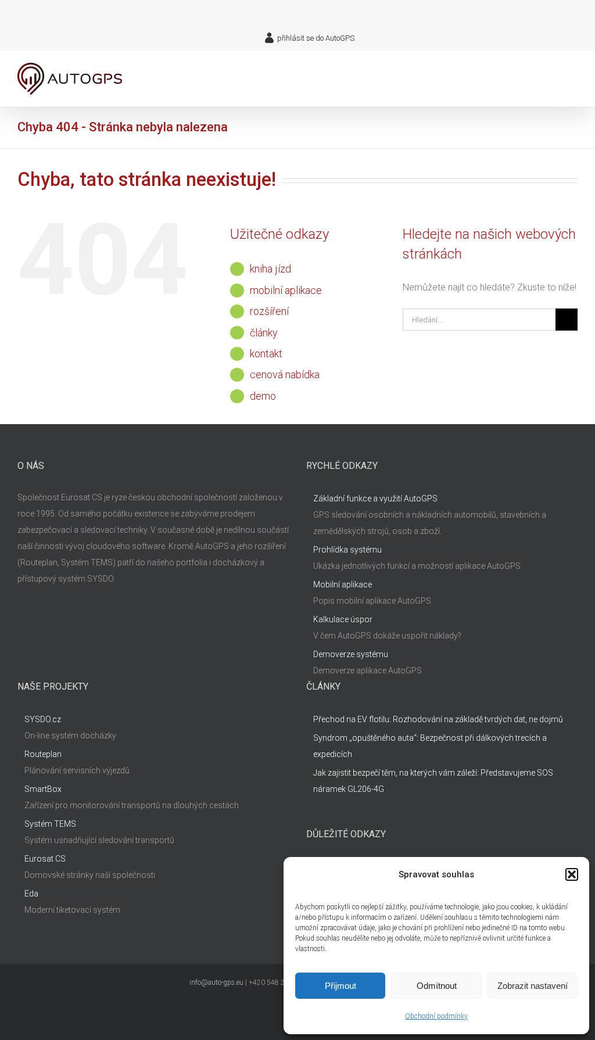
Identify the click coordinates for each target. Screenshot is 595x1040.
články (264, 333)
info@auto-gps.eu (216, 982)
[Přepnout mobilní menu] (573, 72)
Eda (31, 893)
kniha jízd (270, 269)
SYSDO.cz (42, 719)
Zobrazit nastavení (532, 986)
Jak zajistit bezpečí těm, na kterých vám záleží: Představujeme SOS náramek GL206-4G (433, 781)
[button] (572, 874)
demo (263, 396)
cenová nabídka (285, 374)
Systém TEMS (50, 824)
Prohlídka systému (347, 549)
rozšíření (269, 311)
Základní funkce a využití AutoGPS (375, 498)
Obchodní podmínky (436, 1016)
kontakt (266, 353)
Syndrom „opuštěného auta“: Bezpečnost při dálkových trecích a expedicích (430, 746)
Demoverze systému (350, 654)
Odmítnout (437, 986)
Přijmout (340, 986)
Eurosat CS (45, 858)
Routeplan (43, 754)
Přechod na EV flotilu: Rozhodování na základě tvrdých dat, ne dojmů (438, 719)
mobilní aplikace (286, 290)
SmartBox (43, 789)
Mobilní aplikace (342, 584)
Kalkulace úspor (342, 619)
